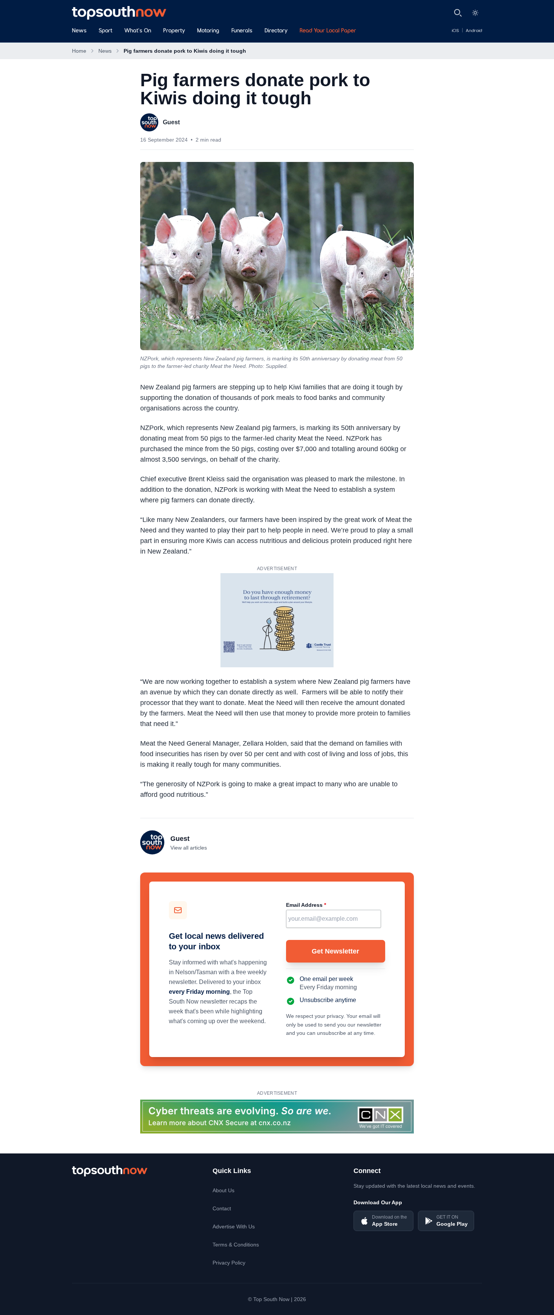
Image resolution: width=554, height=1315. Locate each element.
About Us (223, 1190)
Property (174, 31)
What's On (137, 31)
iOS (455, 31)
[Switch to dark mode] (475, 13)
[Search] (457, 12)
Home (79, 51)
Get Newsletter (335, 951)
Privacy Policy (229, 1263)
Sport (105, 31)
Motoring (208, 31)
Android (474, 31)
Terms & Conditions (236, 1245)
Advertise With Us (234, 1226)
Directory (276, 31)
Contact (222, 1208)
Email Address (306, 905)
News (79, 31)
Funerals (242, 31)
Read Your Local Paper (328, 31)
